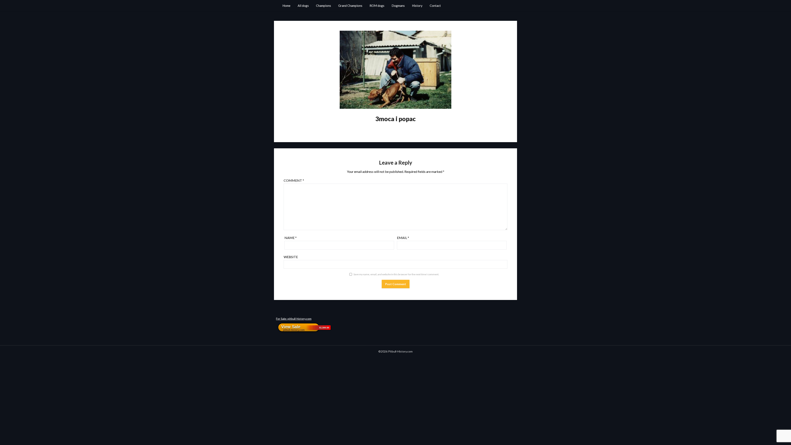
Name (290, 238)
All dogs (303, 5)
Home (286, 5)
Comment (294, 180)
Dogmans (398, 5)
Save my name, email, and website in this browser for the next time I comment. (396, 274)
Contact (435, 5)
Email (403, 238)
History (417, 5)
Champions (323, 5)
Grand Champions (350, 5)
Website (291, 257)
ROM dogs (377, 5)
